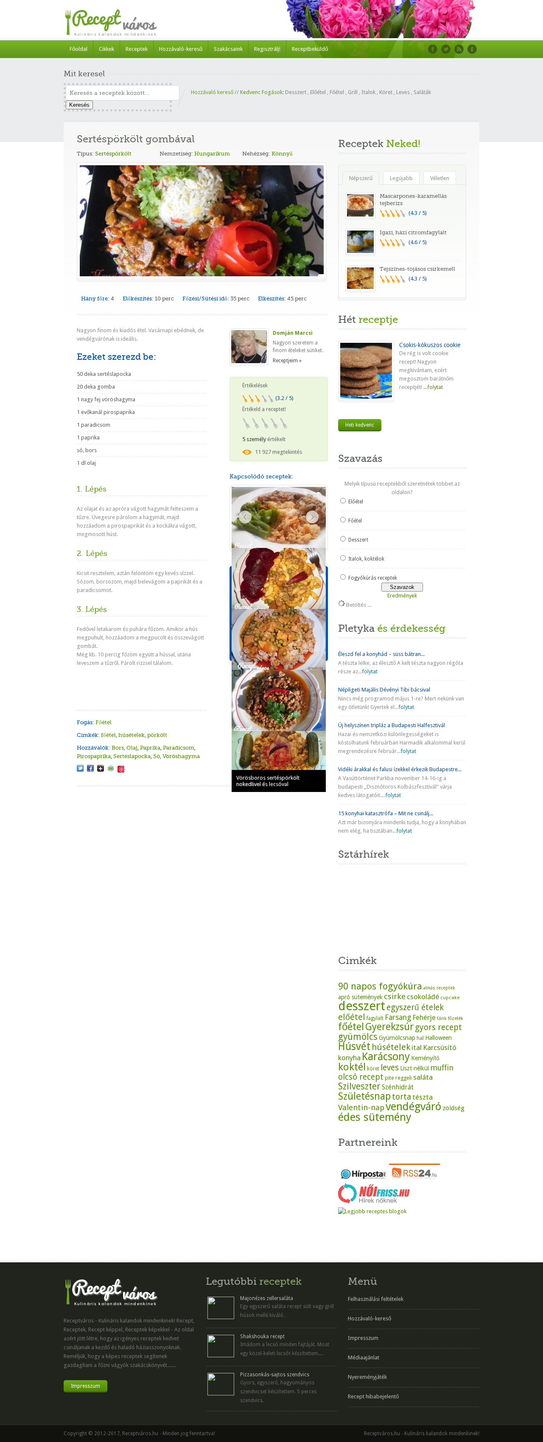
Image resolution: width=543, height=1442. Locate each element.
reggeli (403, 1078)
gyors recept (438, 1027)
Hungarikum (212, 153)
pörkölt (157, 735)
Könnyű (282, 153)
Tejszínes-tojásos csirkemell (417, 269)
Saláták (422, 92)
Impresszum (85, 1386)
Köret (385, 92)
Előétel (318, 92)
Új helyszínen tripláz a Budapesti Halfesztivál (391, 725)
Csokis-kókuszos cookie (429, 345)
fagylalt (375, 1018)
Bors (118, 748)
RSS (459, 49)
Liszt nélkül (414, 1068)
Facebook (432, 49)
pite (389, 1078)
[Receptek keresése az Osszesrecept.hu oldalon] (372, 1211)
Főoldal (78, 49)
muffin (441, 1067)
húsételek (131, 735)
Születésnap (364, 1096)
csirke (395, 996)
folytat (370, 671)
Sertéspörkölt (113, 153)
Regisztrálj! (267, 49)
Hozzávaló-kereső (180, 49)
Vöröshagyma (181, 756)
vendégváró (413, 1106)
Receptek (137, 49)
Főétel (337, 92)
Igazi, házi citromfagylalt (413, 232)
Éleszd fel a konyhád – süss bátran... (381, 654)
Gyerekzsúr (389, 1026)
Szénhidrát (398, 1087)
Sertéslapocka (132, 756)
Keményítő (425, 1058)
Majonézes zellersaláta (266, 1298)
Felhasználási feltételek (375, 1299)
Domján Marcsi (293, 333)
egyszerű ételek (415, 1007)
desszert (361, 1006)
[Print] (110, 768)
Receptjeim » (287, 361)
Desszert (295, 92)
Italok (368, 92)
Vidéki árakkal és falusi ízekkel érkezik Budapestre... (400, 769)
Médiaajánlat (363, 1357)
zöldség (453, 1108)
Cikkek (106, 49)
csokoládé (423, 996)
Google (472, 49)
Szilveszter (359, 1086)
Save (121, 769)
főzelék (455, 1018)
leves (390, 1067)
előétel (351, 1017)
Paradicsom (178, 748)
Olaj (131, 748)
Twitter (446, 49)
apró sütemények (360, 997)
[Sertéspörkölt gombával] (80, 768)
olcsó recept (360, 1077)
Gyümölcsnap (397, 1037)
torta (401, 1097)
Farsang (398, 1017)
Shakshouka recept (262, 1336)
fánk (442, 1018)
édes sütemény (374, 1117)
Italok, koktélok (366, 559)
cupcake (449, 997)
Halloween (438, 1037)
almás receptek (439, 988)
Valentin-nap (361, 1107)
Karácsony (386, 1056)
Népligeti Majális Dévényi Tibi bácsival (384, 689)
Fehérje (424, 1018)
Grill (353, 92)
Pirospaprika (94, 756)
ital (416, 1047)
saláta (423, 1077)
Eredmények (402, 595)
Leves (403, 92)
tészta (422, 1097)
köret (373, 1069)
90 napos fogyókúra (380, 986)
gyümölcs (358, 1036)
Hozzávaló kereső (212, 92)
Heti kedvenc (359, 425)
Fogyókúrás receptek (372, 578)
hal (420, 1038)
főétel (108, 735)
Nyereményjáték (367, 1377)
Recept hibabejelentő (373, 1396)
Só (156, 756)
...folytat (432, 387)
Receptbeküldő (310, 49)
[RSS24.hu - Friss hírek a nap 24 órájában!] (414, 1178)
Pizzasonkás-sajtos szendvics (274, 1375)
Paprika (150, 748)
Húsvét (354, 1046)
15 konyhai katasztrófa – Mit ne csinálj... (385, 813)
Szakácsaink (228, 49)
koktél (352, 1067)
